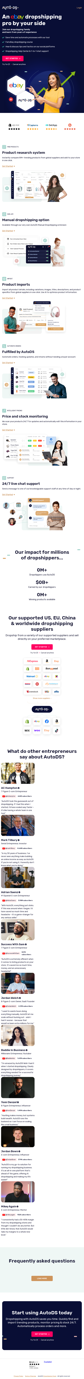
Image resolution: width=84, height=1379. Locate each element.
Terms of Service (30, 1376)
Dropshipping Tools (49, 1376)
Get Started (7, 166)
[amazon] (56, 721)
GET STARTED (12, 58)
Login (79, 8)
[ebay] (37, 721)
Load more (42, 1278)
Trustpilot (48, 1362)
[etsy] (47, 730)
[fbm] (47, 721)
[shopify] (27, 721)
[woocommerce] (37, 730)
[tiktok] (56, 730)
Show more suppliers (41, 698)
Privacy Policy (18, 1376)
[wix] (27, 730)
